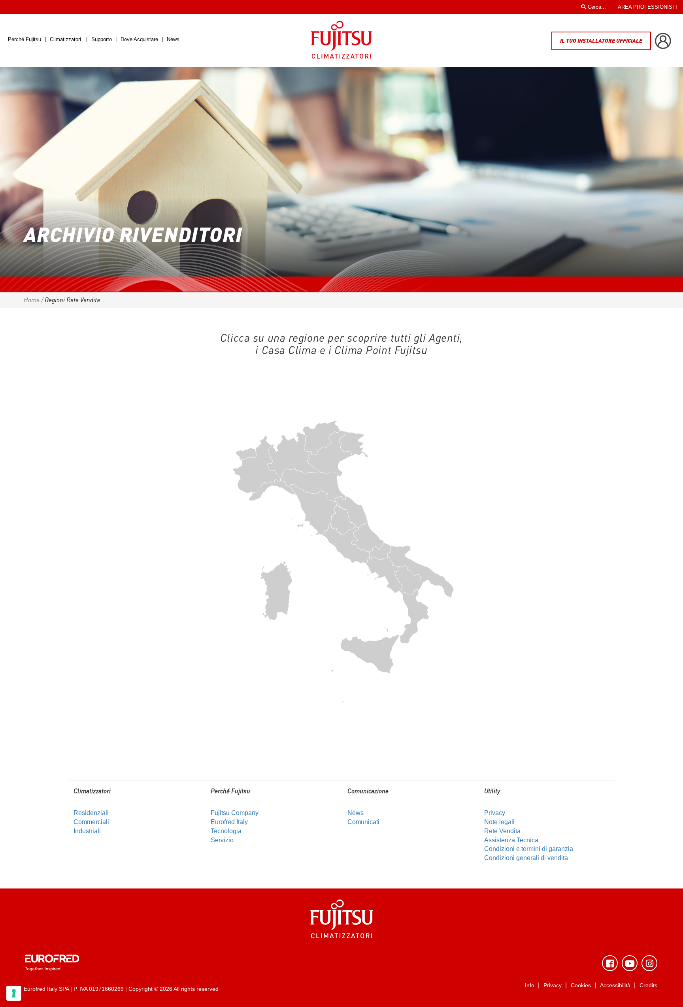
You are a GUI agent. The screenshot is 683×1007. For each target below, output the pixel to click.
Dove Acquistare (139, 39)
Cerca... (596, 7)
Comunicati (363, 822)
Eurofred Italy (229, 822)
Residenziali (91, 812)
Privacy (494, 812)
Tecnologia (226, 831)
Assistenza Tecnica (511, 840)
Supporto (102, 39)
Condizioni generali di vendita (526, 858)
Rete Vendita (502, 831)
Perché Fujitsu (25, 39)
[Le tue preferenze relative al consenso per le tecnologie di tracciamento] (13, 993)
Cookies (581, 985)
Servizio (222, 840)
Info (529, 985)
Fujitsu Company (234, 812)
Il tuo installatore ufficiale (601, 40)
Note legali (499, 822)
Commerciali (91, 822)
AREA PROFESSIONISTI (647, 7)
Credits (648, 985)
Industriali (87, 831)
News (173, 39)
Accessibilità (615, 985)
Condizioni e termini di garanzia (528, 848)
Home (32, 300)
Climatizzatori (65, 39)
